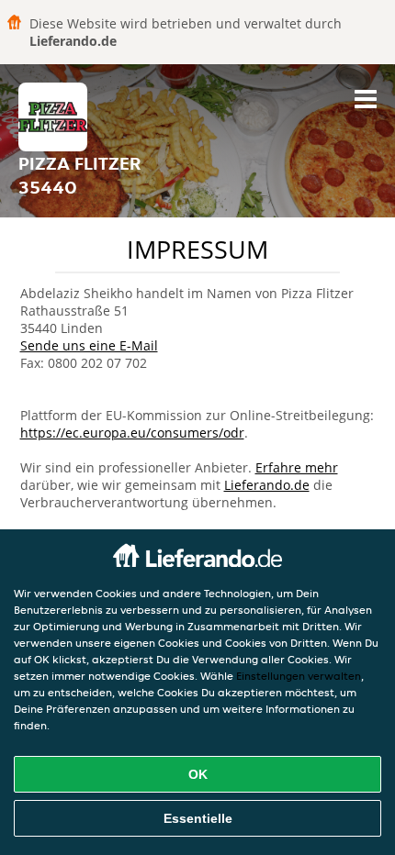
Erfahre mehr (296, 467)
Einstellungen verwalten (298, 676)
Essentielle (198, 818)
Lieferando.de (267, 485)
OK (198, 774)
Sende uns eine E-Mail (89, 345)
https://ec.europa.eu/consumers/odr (132, 432)
